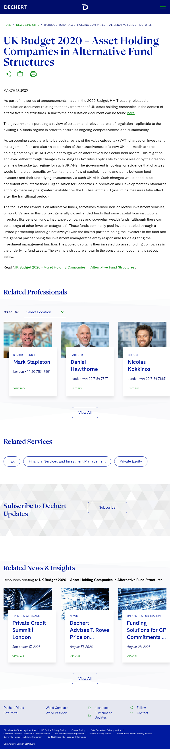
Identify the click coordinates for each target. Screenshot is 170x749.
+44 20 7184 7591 (37, 371)
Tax (12, 461)
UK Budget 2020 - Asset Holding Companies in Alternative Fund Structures (74, 267)
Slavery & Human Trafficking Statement (23, 736)
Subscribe (107, 507)
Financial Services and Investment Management (67, 461)
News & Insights (27, 24)
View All (85, 412)
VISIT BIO (19, 388)
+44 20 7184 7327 (95, 378)
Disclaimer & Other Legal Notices (20, 730)
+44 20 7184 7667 (152, 378)
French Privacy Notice (100, 733)
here (131, 113)
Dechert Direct (14, 708)
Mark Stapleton (31, 362)
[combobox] (45, 312)
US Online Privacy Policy (53, 730)
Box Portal (11, 713)
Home (7, 24)
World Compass (57, 708)
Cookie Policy (78, 730)
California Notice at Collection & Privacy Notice (27, 733)
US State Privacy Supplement (69, 733)
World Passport (57, 713)
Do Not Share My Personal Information (67, 736)
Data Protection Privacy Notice (106, 730)
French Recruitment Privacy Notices (134, 733)
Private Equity (131, 461)
